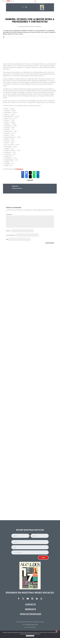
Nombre (8, 230)
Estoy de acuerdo (30, 635)
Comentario (9, 214)
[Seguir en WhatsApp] (41, 599)
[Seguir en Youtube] (28, 599)
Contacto (30, 604)
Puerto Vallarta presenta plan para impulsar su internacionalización (25, 505)
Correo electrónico (11, 235)
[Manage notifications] (56, 631)
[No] (58, 634)
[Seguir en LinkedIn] (37, 599)
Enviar (43, 557)
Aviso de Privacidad (30, 614)
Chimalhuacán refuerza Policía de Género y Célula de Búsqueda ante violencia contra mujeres (28, 334)
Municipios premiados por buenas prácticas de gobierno (22, 463)
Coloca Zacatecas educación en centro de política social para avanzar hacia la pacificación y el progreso (28, 420)
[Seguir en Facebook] (19, 599)
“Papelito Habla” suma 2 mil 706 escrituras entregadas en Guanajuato (26, 377)
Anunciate (30, 609)
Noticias (32, 26)
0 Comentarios (38, 26)
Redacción (22, 26)
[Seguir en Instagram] (32, 599)
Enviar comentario (50, 243)
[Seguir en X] (23, 599)
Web (7, 239)
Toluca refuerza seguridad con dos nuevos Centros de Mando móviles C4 (27, 292)
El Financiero (19, 169)
